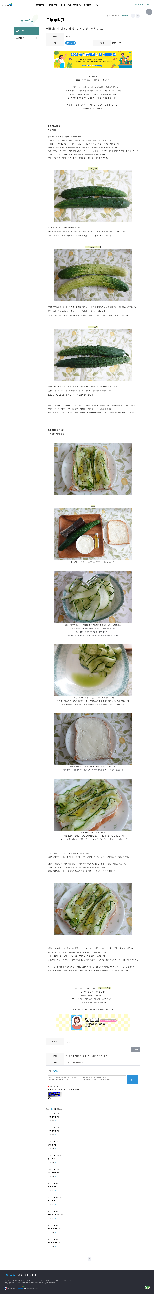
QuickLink (149, 12)
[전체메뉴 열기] (152, 5)
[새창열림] (9, 1288)
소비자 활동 (20, 38)
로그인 (135, 5)
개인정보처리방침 (10, 1275)
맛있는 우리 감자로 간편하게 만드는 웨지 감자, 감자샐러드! (87, 1056)
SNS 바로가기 (143, 5)
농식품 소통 (115, 15)
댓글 (53, 1120)
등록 (132, 1079)
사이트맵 (33, 1275)
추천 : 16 (70, 43)
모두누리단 (20, 31)
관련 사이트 (133, 1275)
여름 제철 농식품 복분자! (74, 1062)
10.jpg (67, 1041)
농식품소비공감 (23, 1275)
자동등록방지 (53, 1086)
